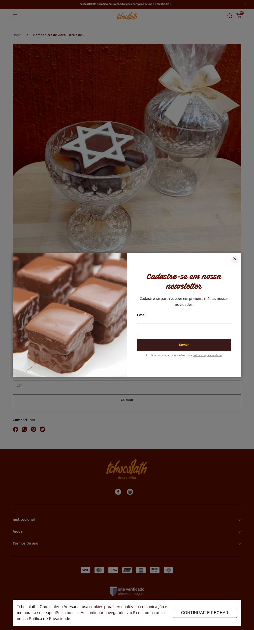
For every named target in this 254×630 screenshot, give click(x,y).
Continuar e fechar (205, 613)
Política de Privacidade (49, 619)
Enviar (184, 345)
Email (141, 315)
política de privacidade (207, 355)
